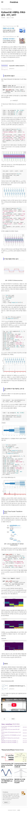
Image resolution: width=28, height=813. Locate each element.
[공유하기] (6, 719)
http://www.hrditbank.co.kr (9, 36)
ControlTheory (9, 724)
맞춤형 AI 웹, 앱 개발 (8, 28)
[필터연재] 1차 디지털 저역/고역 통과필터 (8, 742)
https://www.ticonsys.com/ (9, 26)
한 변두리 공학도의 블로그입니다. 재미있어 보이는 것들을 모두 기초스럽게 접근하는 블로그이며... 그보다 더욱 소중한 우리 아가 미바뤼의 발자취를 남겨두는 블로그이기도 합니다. (11, 796)
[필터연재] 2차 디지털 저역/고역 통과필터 (8, 740)
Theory (3, 724)
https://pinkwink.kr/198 (7, 681)
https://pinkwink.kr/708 (7, 60)
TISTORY (14, 810)
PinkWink (14, 2)
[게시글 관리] (8, 719)
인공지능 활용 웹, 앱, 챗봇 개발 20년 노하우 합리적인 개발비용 (9, 31)
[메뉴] (2, 2)
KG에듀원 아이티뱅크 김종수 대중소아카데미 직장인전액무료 (9, 39)
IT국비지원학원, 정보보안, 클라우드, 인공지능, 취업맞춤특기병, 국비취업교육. (9, 41)
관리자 (19, 810)
